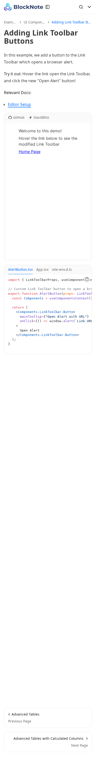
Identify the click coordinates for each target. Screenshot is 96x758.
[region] (48, 314)
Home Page (29, 151)
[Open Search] (81, 7)
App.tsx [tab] (42, 269)
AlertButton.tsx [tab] (20, 269)
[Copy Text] (87, 279)
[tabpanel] (48, 314)
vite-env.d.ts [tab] (62, 269)
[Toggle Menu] (89, 7)
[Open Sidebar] (47, 7)
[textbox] (48, 191)
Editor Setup (19, 104)
